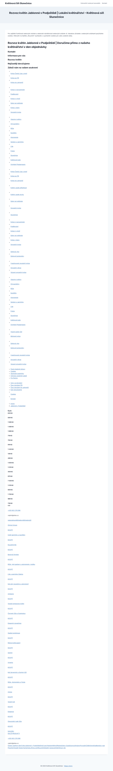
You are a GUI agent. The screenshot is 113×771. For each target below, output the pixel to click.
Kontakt (104, 3)
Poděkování (14, 94)
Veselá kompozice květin (16, 604)
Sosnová (72, 745)
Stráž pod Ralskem (46, 745)
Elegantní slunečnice (14, 623)
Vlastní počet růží (16, 332)
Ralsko (59, 745)
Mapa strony (68, 766)
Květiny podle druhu (17, 194)
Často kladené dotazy (18, 369)
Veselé (16, 748)
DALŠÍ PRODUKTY (14, 733)
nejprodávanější (13, 520)
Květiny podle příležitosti (19, 188)
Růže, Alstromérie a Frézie (16, 682)
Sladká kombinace (14, 633)
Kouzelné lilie (12, 545)
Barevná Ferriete (13, 554)
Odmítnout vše (61, 748)
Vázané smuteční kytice (18, 272)
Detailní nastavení (50, 748)
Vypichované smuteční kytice (20, 263)
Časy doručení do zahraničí (20, 387)
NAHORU (11, 731)
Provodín (83, 745)
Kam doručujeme (16, 390)
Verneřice (93, 745)
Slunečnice (14, 155)
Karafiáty (14, 133)
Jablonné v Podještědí (18, 406)
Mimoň (55, 745)
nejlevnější (21, 520)
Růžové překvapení (14, 643)
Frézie (13, 151)
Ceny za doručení (16, 383)
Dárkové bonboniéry (17, 256)
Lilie (12, 146)
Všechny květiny (16, 119)
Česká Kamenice (24, 748)
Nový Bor (18, 745)
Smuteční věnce (16, 268)
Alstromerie (14, 137)
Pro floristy (14, 378)
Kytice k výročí (15, 98)
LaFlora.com (34, 748)
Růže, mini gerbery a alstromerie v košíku (21, 564)
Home (13, 404)
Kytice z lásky (15, 108)
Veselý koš (11, 702)
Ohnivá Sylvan (12, 525)
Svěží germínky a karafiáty (16, 535)
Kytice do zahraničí (17, 82)
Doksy (64, 745)
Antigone (11, 594)
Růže (12, 128)
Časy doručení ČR (16, 385)
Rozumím (41, 748)
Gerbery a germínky (17, 142)
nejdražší (28, 520)
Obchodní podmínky (17, 373)
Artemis (10, 662)
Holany (77, 745)
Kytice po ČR (15, 78)
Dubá (68, 745)
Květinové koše (16, 160)
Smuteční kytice (16, 112)
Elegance (11, 711)
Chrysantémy (15, 124)
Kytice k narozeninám (18, 90)
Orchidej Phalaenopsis (18, 164)
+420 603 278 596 (14, 510)
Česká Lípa (11, 745)
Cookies (13, 371)
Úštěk (88, 745)
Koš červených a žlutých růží (17, 672)
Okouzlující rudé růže (15, 721)
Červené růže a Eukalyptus (16, 613)
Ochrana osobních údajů (19, 376)
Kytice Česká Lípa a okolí (19, 73)
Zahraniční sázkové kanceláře (90, 3)
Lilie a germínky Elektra (15, 574)
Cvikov (23, 745)
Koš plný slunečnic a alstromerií (18, 584)
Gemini (10, 653)
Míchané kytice (16, 336)
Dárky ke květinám (17, 103)
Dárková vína (15, 252)
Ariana (10, 692)
